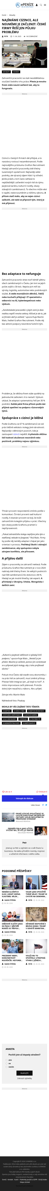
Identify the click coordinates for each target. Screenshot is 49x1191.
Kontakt (10, 1180)
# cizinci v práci (19, 711)
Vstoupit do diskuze (24, 798)
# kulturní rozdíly (9, 719)
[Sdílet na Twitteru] (46, 805)
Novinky (16, 72)
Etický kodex (42, 1180)
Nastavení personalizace (24, 1186)
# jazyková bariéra (30, 715)
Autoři (16, 1180)
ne (10, 1063)
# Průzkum (23, 719)
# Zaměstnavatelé (29, 723)
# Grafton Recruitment (36, 711)
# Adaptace (6, 711)
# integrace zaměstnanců (12, 715)
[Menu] (45, 5)
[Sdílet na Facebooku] (43, 805)
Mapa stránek (25, 1182)
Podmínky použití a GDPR (28, 1180)
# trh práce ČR (35, 719)
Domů (4, 1180)
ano (10, 1060)
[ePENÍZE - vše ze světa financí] (24, 5)
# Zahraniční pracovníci (11, 723)
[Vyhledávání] (41, 5)
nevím (11, 1067)
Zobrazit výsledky (24, 1078)
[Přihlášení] (36, 5)
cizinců (16, 434)
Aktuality (6, 72)
